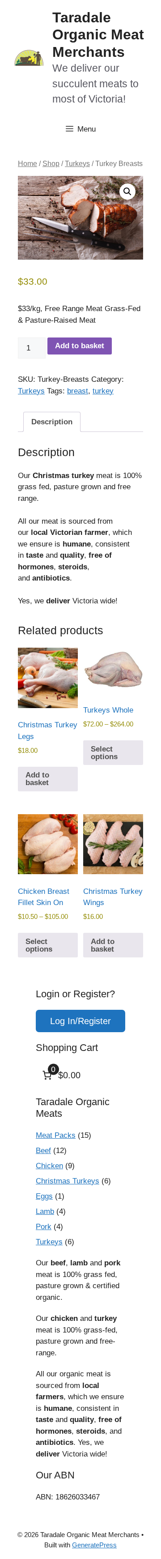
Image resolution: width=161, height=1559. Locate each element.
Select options (104, 753)
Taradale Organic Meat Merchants (98, 34)
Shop (50, 163)
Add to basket (79, 346)
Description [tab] (51, 422)
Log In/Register (80, 1021)
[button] (127, 192)
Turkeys (77, 163)
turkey (103, 391)
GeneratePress (94, 1545)
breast (77, 391)
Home (27, 163)
